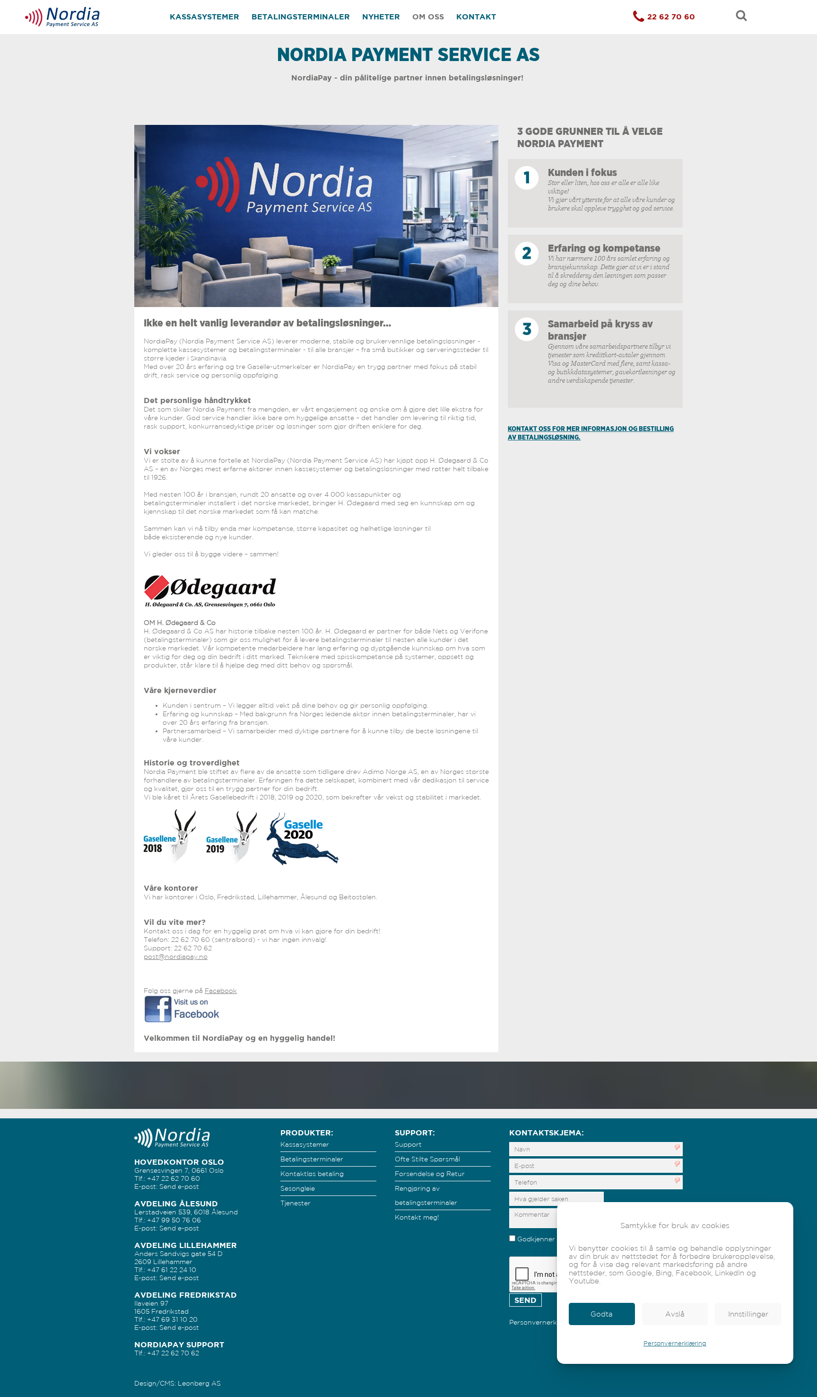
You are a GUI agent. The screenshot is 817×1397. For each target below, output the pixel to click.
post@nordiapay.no (176, 956)
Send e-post (179, 1186)
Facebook (221, 990)
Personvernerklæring (674, 1343)
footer (518, 1330)
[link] (602, 1314)
